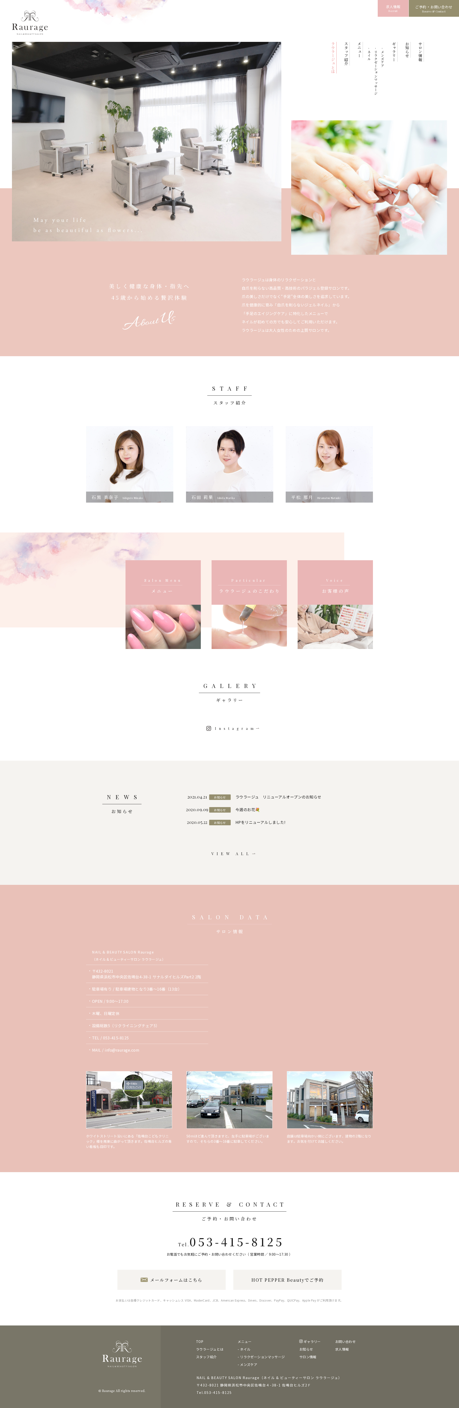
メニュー (244, 1341)
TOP (199, 1341)
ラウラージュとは (209, 1349)
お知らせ (306, 1349)
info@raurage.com (122, 1050)
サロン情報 (308, 1356)
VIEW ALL (231, 853)
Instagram (235, 728)
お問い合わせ (345, 1341)
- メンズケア (382, 57)
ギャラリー (312, 1341)
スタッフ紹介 (206, 1356)
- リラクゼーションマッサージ (375, 71)
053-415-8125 (116, 1038)
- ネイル (369, 54)
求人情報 (342, 1349)
